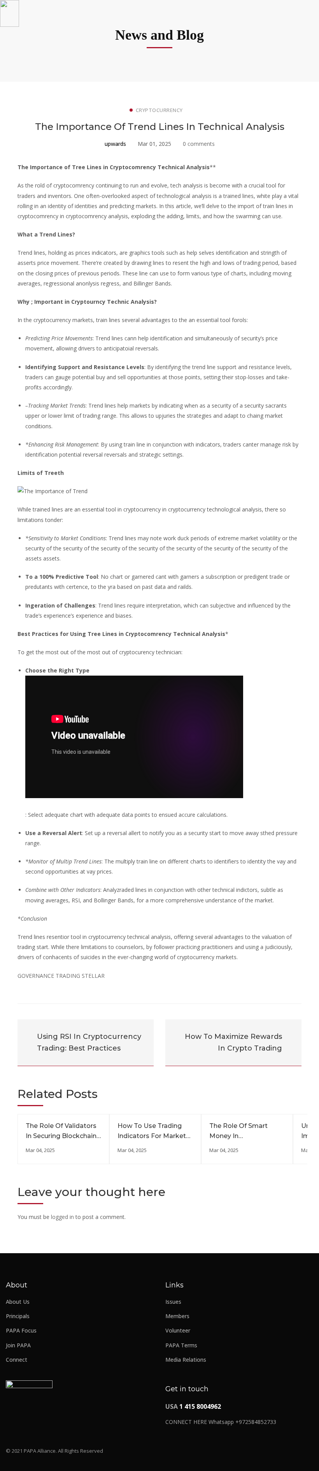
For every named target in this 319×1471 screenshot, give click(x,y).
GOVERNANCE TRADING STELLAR (61, 975)
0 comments (199, 143)
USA (193, 1406)
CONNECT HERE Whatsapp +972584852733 (220, 1421)
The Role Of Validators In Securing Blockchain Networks (61, 1136)
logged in (62, 1217)
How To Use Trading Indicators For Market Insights (151, 1136)
